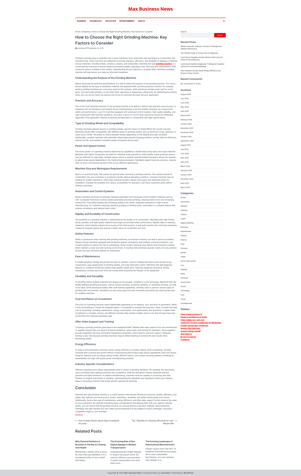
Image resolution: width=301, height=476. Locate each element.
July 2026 (184, 98)
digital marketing (187, 223)
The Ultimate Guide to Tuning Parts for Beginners (199, 53)
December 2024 (187, 179)
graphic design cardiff (191, 331)
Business (81, 21)
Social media (185, 282)
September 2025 (187, 141)
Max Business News (150, 9)
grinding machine (164, 64)
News (183, 274)
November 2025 (187, 132)
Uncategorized (186, 303)
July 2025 (184, 149)
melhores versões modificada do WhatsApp (201, 322)
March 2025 (185, 166)
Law (182, 265)
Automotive (185, 202)
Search (184, 31)
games (183, 252)
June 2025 (185, 153)
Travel (183, 299)
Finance (184, 240)
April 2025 (185, 162)
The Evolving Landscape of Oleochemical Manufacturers (160, 443)
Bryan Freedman (188, 337)
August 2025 (186, 145)
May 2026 (185, 107)
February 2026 (186, 119)
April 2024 (185, 183)
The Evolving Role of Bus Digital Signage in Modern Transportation (123, 444)
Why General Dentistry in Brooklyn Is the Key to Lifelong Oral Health (90, 444)
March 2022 (185, 187)
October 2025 (186, 136)
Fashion (183, 235)
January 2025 (186, 175)
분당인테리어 (186, 334)
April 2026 (185, 111)
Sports (183, 286)
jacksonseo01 (82, 48)
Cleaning (184, 210)
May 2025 (185, 158)
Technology (95, 21)
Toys (182, 295)
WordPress (188, 473)
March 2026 (185, 115)
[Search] (224, 21)
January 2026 (186, 124)
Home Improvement (188, 261)
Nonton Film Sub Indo (190, 328)
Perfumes (184, 278)
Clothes (183, 214)
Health (141, 21)
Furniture (184, 248)
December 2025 (187, 128)
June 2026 (185, 103)
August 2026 (186, 94)
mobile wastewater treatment (194, 325)
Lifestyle (184, 269)
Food (182, 244)
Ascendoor (166, 473)
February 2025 (186, 170)
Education (110, 21)
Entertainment (127, 21)
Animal (183, 197)
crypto (183, 218)
